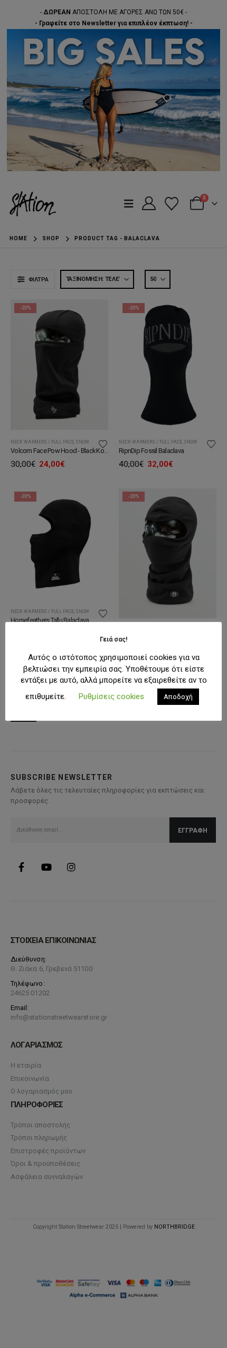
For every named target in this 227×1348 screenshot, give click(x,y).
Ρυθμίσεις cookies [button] (111, 696)
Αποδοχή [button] (178, 697)
